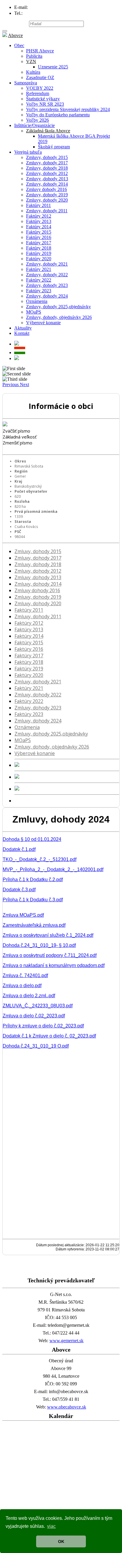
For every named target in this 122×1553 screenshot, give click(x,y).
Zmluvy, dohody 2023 (47, 285)
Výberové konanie (43, 322)
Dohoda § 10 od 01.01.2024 (32, 839)
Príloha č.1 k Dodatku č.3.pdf (33, 899)
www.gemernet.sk (66, 1340)
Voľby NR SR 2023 (45, 104)
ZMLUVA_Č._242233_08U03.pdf (38, 1005)
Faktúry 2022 (38, 279)
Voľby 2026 (37, 120)
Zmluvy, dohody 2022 (47, 274)
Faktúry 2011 (38, 205)
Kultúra (33, 72)
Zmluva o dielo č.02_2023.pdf (34, 1015)
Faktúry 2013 (38, 221)
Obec (19, 45)
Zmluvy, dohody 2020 (47, 200)
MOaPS (33, 311)
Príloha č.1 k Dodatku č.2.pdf (33, 879)
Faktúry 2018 (38, 247)
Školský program (54, 146)
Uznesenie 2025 (53, 66)
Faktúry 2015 (38, 232)
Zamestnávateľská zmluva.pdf (34, 925)
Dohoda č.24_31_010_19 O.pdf (36, 1045)
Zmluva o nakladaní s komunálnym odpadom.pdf (54, 965)
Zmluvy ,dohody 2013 (47, 178)
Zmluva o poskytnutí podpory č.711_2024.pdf (50, 955)
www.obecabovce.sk (66, 1406)
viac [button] (51, 1526)
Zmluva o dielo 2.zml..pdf (29, 995)
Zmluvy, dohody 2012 (47, 173)
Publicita (34, 56)
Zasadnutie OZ (40, 77)
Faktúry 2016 (38, 237)
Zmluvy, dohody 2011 (47, 210)
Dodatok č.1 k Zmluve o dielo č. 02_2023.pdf (49, 1035)
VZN (31, 61)
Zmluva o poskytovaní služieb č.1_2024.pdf (48, 935)
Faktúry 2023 (38, 290)
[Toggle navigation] (4, 31)
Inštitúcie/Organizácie (34, 125)
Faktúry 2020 (38, 258)
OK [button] (61, 1541)
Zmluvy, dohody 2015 (47, 157)
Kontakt (21, 333)
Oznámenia (36, 301)
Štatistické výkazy (43, 98)
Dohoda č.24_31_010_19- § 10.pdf (39, 945)
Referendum (37, 93)
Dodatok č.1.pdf (19, 849)
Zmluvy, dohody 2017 (47, 162)
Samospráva (25, 82)
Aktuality (23, 327)
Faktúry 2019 (38, 253)
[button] (11, 384)
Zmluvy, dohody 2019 (47, 194)
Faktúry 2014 (38, 226)
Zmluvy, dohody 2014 (47, 184)
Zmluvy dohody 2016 (46, 189)
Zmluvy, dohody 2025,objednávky (58, 306)
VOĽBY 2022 (39, 88)
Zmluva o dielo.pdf (22, 985)
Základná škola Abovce (48, 130)
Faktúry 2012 (38, 216)
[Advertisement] (61, 1484)
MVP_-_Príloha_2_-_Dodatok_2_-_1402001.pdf (53, 869)
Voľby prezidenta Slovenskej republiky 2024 (68, 109)
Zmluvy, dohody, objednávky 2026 (59, 317)
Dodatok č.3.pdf (19, 889)
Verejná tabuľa (28, 152)
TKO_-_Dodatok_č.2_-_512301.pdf (39, 859)
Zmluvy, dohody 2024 (47, 295)
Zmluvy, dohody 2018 (47, 168)
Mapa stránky (15, 23)
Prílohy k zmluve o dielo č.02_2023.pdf (43, 1025)
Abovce (15, 35)
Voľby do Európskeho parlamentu (58, 114)
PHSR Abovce (40, 50)
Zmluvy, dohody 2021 (47, 263)
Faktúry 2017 (38, 242)
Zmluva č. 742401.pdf (25, 975)
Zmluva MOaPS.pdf (23, 915)
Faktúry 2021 (38, 269)
